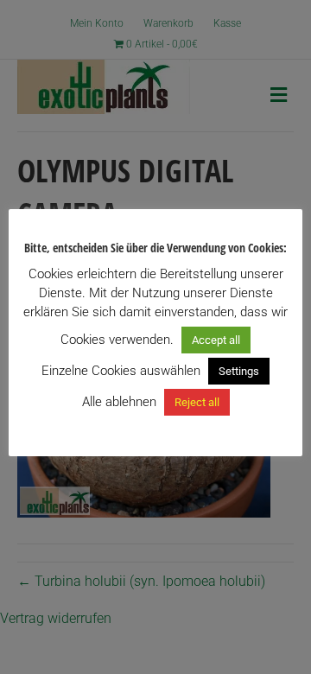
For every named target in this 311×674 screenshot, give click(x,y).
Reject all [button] (197, 402)
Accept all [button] (216, 340)
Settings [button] (239, 371)
